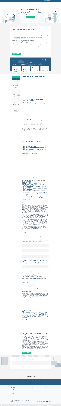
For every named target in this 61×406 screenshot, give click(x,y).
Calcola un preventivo (30, 17)
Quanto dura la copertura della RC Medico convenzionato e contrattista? (16, 91)
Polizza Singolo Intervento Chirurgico (16, 105)
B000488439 (12, 401)
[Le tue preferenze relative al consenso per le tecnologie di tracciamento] (1, 405)
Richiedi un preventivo (16, 53)
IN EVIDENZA (45, 3)
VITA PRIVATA (41, 3)
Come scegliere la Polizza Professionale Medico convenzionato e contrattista (16, 111)
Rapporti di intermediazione (40, 395)
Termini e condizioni (40, 388)
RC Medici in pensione (15, 102)
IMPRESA (37, 3)
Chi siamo (32, 388)
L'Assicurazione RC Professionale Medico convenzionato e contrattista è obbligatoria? (16, 82)
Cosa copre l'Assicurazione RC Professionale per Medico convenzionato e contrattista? (16, 87)
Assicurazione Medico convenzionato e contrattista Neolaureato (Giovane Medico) (16, 99)
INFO (49, 3)
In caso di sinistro (47, 388)
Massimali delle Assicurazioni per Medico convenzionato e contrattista (16, 95)
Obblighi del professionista (16, 108)
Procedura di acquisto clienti (40, 392)
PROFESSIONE (33, 3)
